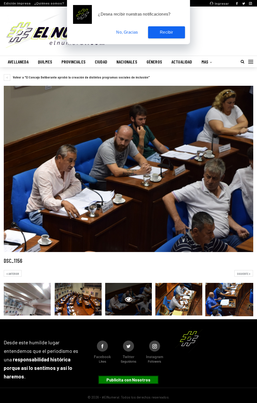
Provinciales (73, 61)
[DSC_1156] (27, 299)
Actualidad (181, 61)
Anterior (13, 273)
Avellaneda (18, 61)
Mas (205, 61)
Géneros (154, 61)
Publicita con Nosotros (128, 379)
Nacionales (126, 61)
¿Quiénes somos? (49, 3)
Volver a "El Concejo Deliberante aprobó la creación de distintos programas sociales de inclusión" (81, 77)
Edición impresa (17, 3)
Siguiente (243, 273)
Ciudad (101, 61)
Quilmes (45, 61)
